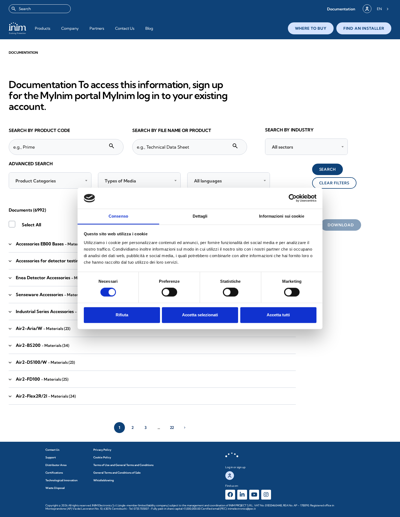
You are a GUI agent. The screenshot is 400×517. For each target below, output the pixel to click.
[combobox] (40, 8)
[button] (341, 9)
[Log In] (367, 8)
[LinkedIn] (242, 495)
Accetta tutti (278, 314)
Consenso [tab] (118, 216)
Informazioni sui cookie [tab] (281, 216)
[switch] (169, 292)
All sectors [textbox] (282, 147)
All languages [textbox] (208, 181)
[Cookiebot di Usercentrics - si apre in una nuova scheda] (292, 198)
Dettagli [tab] (200, 216)
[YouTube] (254, 495)
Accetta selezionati (200, 314)
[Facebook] (230, 495)
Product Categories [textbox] (36, 181)
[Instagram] (266, 495)
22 (172, 427)
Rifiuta (122, 314)
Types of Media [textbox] (120, 181)
